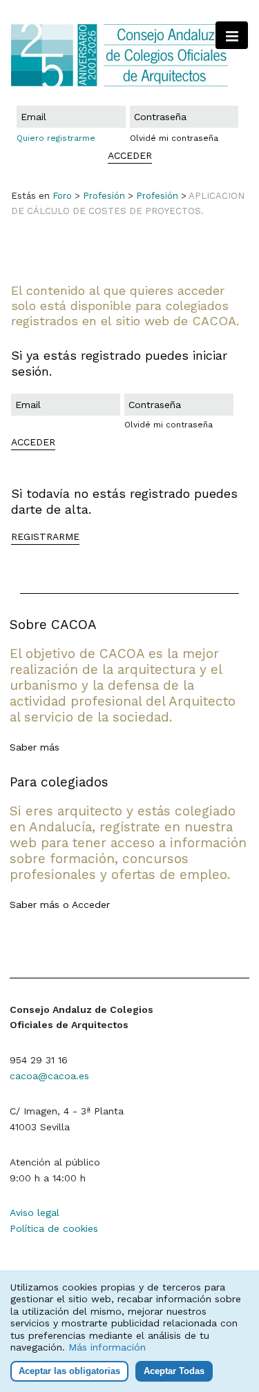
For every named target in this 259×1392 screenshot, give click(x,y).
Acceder (91, 904)
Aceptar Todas (174, 1371)
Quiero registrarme (56, 138)
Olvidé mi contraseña (174, 138)
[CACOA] (129, 55)
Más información (107, 1347)
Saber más (34, 747)
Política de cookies (54, 1228)
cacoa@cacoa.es (49, 1075)
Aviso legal (34, 1212)
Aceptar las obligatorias (69, 1371)
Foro (62, 196)
